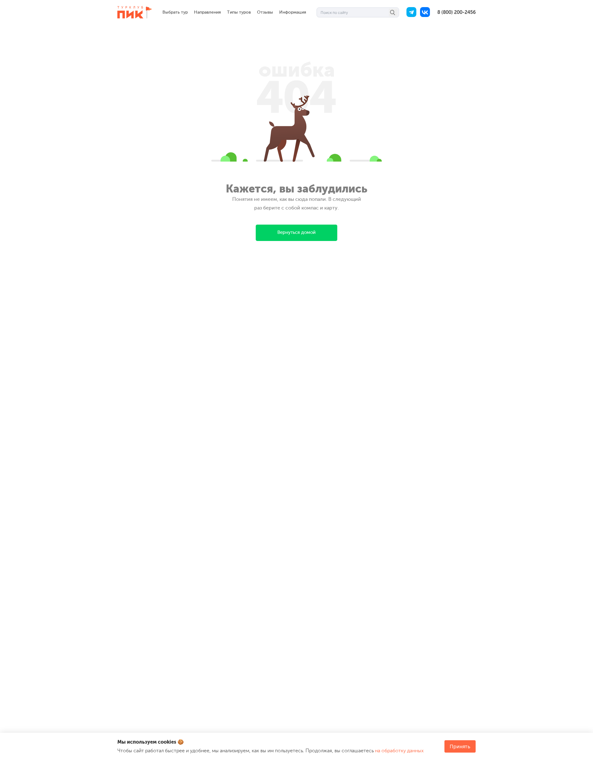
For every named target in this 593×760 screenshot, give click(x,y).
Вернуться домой (296, 232)
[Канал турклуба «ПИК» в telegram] (411, 12)
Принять (460, 746)
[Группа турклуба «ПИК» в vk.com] (425, 12)
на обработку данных (399, 751)
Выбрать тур (175, 12)
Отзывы (265, 12)
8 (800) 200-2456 (456, 12)
